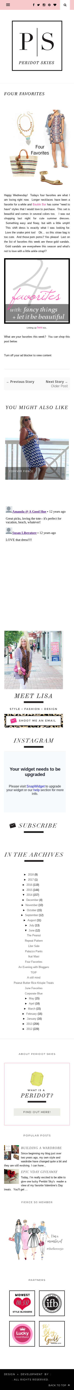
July (32, 925)
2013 (30, 1023)
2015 (30, 889)
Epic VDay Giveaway (39, 1172)
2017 (31, 879)
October (32, 910)
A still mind (33, 977)
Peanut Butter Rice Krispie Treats (34, 982)
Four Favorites (33, 961)
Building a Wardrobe (41, 1148)
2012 (30, 1028)
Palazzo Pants (34, 951)
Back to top (58, 1385)
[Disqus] (37, 555)
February (32, 1013)
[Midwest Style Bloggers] (22, 1315)
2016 (30, 884)
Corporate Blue (34, 993)
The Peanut (34, 935)
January (32, 1018)
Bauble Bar (39, 204)
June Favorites (34, 988)
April (32, 1003)
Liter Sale (33, 946)
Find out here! (37, 1112)
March (32, 1008)
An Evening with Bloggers (33, 967)
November (31, 905)
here (39, 327)
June (32, 930)
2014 (30, 894)
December (32, 899)
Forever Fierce (21, 471)
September (32, 915)
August (32, 920)
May (32, 998)
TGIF (34, 972)
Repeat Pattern (34, 940)
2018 (31, 874)
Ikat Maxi (33, 956)
